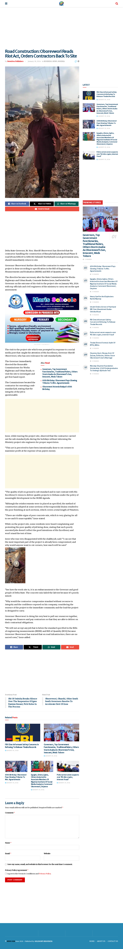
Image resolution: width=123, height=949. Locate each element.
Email (8, 853)
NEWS (54, 61)
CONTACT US (113, 941)
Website (47, 853)
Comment (10, 813)
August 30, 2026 (12, 750)
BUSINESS (48, 61)
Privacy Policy (45, 874)
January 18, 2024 (34, 61)
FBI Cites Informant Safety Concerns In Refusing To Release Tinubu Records (107, 94)
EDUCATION (37, 770)
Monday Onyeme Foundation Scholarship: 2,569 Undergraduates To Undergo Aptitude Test (104, 368)
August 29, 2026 (51, 756)
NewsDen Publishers (15, 61)
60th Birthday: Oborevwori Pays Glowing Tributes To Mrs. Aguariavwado (15, 777)
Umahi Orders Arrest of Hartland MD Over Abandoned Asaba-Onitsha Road (103, 309)
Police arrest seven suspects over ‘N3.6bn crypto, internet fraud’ (68, 777)
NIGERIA (61, 61)
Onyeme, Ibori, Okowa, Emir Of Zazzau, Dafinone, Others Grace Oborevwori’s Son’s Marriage (102, 355)
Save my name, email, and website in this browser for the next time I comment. (39, 864)
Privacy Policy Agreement (16, 870)
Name (8, 843)
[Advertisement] (61, 27)
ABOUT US (101, 941)
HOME (92, 941)
